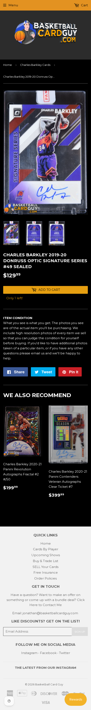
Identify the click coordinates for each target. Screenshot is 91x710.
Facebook (48, 653)
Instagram (29, 653)
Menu (13, 5)
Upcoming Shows (45, 555)
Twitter (64, 653)
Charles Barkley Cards (35, 64)
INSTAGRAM (66, 668)
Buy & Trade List (45, 561)
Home (7, 64)
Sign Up (79, 631)
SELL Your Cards (45, 567)
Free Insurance (45, 572)
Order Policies (45, 578)
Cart (84, 5)
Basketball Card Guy (49, 684)
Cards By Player (45, 549)
